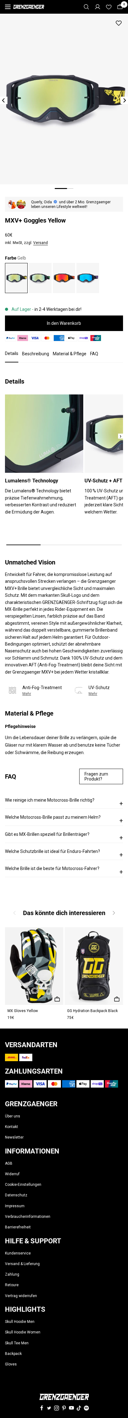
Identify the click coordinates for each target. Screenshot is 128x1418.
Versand (40, 243)
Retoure (12, 1285)
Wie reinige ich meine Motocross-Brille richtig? (64, 802)
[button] (114, 913)
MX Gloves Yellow (22, 1011)
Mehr (26, 694)
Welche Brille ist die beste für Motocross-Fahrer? (64, 871)
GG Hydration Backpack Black (92, 1011)
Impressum (15, 1206)
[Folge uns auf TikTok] (78, 1408)
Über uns (12, 1116)
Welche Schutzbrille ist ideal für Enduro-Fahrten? (64, 854)
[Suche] (86, 7)
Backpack (13, 1353)
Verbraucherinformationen (27, 1216)
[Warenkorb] (120, 7)
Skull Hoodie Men (19, 1321)
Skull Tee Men (17, 1343)
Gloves (11, 1364)
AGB (8, 1163)
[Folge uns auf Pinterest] (64, 1408)
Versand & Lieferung (22, 1264)
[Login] (97, 7)
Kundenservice (18, 1253)
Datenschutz (16, 1195)
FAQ (94, 353)
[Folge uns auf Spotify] (86, 1408)
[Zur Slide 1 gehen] (61, 188)
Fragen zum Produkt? (96, 776)
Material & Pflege (69, 353)
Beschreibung (35, 353)
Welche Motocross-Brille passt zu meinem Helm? (64, 819)
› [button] (120, 436)
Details (11, 353)
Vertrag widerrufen (21, 1296)
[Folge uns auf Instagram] (56, 1408)
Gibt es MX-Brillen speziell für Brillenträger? (64, 836)
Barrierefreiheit (18, 1227)
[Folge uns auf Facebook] (41, 1408)
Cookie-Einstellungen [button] (23, 1184)
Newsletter (14, 1137)
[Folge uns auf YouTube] (71, 1408)
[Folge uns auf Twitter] (49, 1408)
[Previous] (3, 100)
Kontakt (11, 1127)
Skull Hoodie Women (22, 1332)
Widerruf (12, 1174)
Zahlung (12, 1274)
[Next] (124, 100)
